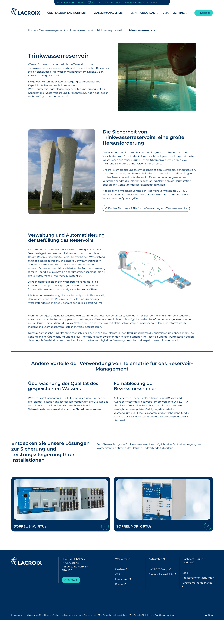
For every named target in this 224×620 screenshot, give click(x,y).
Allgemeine (34, 615)
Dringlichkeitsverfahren (117, 615)
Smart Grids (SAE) (143, 12)
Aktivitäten (164, 558)
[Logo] (25, 11)
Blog (118, 2)
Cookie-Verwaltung (165, 615)
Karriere (130, 569)
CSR (100, 2)
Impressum (17, 615)
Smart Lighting (174, 12)
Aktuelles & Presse (134, 2)
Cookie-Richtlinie (143, 615)
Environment (64, 2)
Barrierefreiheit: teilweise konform (62, 615)
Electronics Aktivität (164, 574)
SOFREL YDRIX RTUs (163, 504)
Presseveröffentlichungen (197, 577)
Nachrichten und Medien (197, 560)
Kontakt (205, 12)
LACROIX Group (164, 569)
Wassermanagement (109, 12)
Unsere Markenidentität (197, 584)
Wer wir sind (122, 558)
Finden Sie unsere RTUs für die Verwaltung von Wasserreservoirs (147, 208)
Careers (109, 2)
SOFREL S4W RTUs (60, 504)
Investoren (130, 579)
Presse (130, 584)
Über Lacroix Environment (67, 12)
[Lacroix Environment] (26, 561)
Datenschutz (92, 615)
